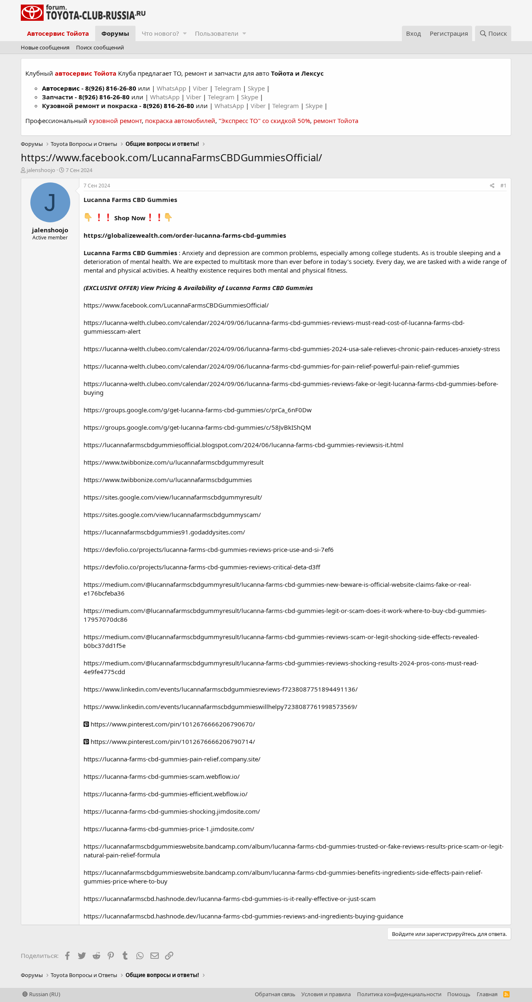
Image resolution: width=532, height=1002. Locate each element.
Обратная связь (275, 994)
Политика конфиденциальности (399, 994)
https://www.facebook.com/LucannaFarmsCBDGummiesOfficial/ (176, 305)
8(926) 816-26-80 (110, 88)
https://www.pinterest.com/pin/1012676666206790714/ (172, 741)
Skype (257, 88)
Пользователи (217, 33)
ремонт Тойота (335, 120)
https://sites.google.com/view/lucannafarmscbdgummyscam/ (172, 514)
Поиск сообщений (100, 47)
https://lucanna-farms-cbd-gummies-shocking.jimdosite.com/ (172, 811)
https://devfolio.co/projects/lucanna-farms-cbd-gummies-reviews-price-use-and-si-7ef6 (209, 549)
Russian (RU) (44, 994)
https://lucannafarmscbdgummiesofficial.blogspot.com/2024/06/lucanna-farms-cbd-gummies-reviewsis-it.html (244, 445)
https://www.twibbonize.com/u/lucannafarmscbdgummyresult (174, 462)
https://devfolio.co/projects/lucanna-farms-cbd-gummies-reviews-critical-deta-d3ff (202, 567)
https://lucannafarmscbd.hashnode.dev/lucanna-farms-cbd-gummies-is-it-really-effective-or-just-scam (230, 898)
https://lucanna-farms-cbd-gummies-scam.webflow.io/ (162, 776)
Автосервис (61, 88)
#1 (503, 185)
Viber (200, 88)
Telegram (228, 88)
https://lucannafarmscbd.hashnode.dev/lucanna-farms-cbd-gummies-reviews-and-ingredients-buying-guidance (243, 916)
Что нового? (160, 33)
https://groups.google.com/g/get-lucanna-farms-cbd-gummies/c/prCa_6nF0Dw (198, 410)
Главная (487, 994)
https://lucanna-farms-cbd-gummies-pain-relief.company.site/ (172, 759)
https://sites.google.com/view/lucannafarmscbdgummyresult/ (173, 497)
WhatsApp (172, 88)
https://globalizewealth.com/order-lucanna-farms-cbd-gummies (185, 235)
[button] (185, 33)
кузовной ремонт (115, 120)
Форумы (115, 33)
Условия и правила (326, 994)
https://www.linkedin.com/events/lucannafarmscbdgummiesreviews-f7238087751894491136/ (221, 689)
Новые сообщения (45, 47)
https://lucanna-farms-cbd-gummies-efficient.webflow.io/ (166, 794)
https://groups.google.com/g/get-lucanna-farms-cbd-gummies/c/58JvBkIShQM (197, 427)
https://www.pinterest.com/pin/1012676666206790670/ (172, 724)
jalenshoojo (41, 170)
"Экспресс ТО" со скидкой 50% (264, 120)
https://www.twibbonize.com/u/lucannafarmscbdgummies (168, 479)
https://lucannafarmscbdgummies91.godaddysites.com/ (164, 532)
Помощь (458, 994)
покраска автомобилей (180, 120)
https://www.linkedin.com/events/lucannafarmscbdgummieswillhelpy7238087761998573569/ (220, 706)
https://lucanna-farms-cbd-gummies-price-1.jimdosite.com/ (169, 829)
